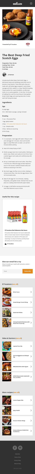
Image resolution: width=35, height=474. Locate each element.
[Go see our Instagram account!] (20, 449)
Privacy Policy (17, 460)
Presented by (10, 44)
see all (15, 284)
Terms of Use (17, 457)
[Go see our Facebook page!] (15, 449)
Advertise (17, 454)
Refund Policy (17, 463)
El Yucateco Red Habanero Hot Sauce (17, 124)
